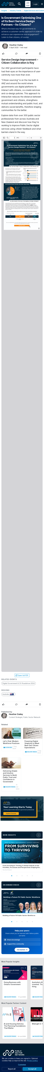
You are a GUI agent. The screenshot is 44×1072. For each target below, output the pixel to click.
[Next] (38, 835)
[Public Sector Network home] (8, 4)
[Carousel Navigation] (35, 835)
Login (35, 4)
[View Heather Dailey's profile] (4, 716)
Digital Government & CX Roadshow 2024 (18, 683)
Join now (27, 4)
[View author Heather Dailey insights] (5, 46)
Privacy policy (32, 1061)
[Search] (19, 4)
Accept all (32, 1069)
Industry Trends (15, 10)
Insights (4, 10)
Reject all (11, 1069)
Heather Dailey (16, 45)
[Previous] (33, 835)
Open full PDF (23, 675)
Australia (5, 694)
